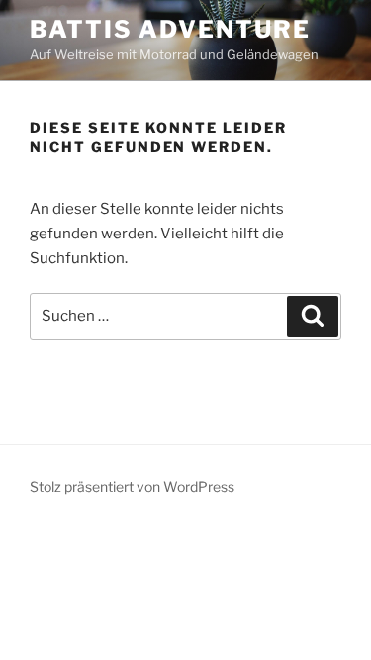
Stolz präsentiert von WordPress (132, 486)
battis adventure (170, 29)
